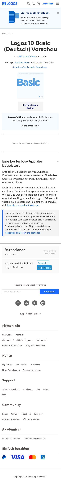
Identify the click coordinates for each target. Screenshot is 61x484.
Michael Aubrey (27, 56)
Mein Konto (21, 364)
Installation (28, 389)
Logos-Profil (7, 364)
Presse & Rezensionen (12, 345)
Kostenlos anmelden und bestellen (22, 232)
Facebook (26, 413)
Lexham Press (22, 62)
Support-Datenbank (11, 389)
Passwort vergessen (32, 370)
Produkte (6, 33)
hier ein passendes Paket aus (23, 205)
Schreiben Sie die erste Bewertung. (30, 67)
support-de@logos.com (30, 313)
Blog (38, 389)
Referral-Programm (10, 419)
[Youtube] (26, 303)
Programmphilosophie (35, 345)
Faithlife (31, 476)
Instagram (38, 413)
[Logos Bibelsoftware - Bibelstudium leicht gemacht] (10, 3)
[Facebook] (18, 303)
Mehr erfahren (29, 125)
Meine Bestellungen (11, 370)
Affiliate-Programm (31, 419)
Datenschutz (42, 340)
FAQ (4, 394)
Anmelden (47, 3)
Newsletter (35, 364)
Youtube (15, 413)
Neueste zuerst (11, 254)
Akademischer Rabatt (11, 438)
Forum (46, 389)
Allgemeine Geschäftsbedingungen (17, 340)
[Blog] (43, 303)
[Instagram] (34, 303)
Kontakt (19, 334)
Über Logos (7, 334)
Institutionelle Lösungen (35, 438)
